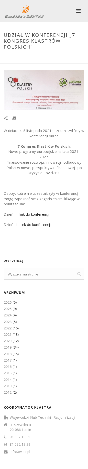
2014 (7, 379)
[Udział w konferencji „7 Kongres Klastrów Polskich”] (44, 90)
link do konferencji (34, 214)
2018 (7, 354)
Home (10, 57)
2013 (7, 386)
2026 (7, 302)
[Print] (16, 118)
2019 (7, 347)
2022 (7, 328)
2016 (7, 366)
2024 (7, 315)
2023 (7, 321)
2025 (7, 308)
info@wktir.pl (20, 452)
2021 (7, 334)
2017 (7, 360)
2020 (7, 341)
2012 (7, 392)
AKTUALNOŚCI (28, 57)
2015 (7, 373)
